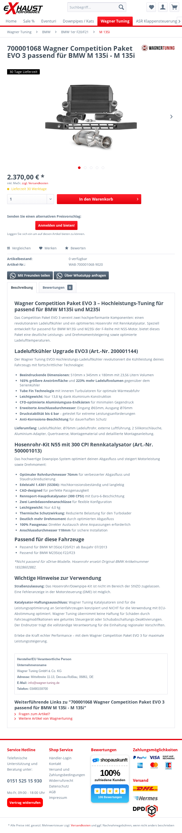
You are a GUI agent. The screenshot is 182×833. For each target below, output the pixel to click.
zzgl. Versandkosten (35, 183)
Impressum (58, 797)
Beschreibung (22, 287)
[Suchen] (121, 7)
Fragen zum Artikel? (34, 714)
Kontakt (55, 763)
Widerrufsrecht (61, 780)
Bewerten (78, 248)
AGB (52, 792)
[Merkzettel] (151, 7)
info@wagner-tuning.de (43, 683)
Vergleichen (21, 248)
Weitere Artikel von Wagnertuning (45, 718)
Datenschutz (59, 786)
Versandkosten (81, 825)
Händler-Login (60, 758)
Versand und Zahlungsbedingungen (67, 772)
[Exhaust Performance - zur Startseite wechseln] (23, 8)
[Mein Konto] (163, 7)
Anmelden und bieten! (56, 225)
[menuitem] (97, 7)
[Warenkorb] (174, 7)
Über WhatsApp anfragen (85, 275)
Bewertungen (57, 287)
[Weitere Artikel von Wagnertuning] (158, 53)
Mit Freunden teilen (33, 275)
